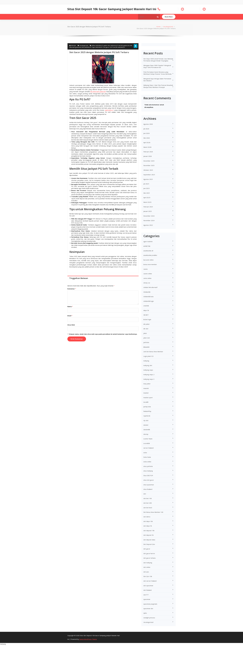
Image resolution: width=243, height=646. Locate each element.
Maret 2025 (147, 202)
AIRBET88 (146, 246)
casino (145, 269)
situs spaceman (148, 485)
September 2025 (149, 175)
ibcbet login (147, 319)
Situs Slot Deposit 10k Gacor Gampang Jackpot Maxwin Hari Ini (111, 9)
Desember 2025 (149, 161)
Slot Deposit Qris (149, 544)
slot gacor (106, 47)
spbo (145, 613)
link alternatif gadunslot (98, 91)
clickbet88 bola (148, 296)
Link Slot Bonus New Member (153, 352)
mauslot (146, 388)
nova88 (145, 402)
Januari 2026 (147, 156)
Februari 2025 (148, 207)
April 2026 (146, 142)
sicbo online (147, 462)
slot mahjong (147, 563)
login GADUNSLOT (97, 47)
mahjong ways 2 (148, 374)
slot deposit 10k (148, 530)
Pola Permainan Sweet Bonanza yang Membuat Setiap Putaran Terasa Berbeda (157, 73)
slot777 (146, 595)
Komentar (71, 289)
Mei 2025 (146, 193)
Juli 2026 (146, 129)
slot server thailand (149, 581)
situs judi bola (148, 466)
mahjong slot (147, 365)
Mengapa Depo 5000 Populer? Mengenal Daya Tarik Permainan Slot (157, 66)
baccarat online (148, 260)
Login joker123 (148, 356)
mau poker (147, 384)
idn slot (145, 329)
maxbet (146, 393)
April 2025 (146, 197)
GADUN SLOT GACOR (116, 45)
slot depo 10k (148, 521)
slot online (146, 567)
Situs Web (71, 325)
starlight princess (149, 618)
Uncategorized (168, 26)
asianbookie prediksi (150, 255)
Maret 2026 (147, 147)
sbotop (145, 434)
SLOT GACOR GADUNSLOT (117, 47)
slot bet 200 (147, 503)
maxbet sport (148, 397)
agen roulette (148, 241)
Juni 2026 (146, 133)
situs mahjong (148, 471)
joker (145, 333)
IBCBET (146, 315)
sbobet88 (146, 429)
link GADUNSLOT (87, 47)
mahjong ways (148, 370)
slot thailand (147, 590)
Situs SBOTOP (148, 475)
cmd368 (146, 306)
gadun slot (106, 45)
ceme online (147, 278)
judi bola (146, 342)
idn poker (146, 324)
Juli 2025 (146, 184)
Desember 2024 (149, 216)
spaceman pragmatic (150, 604)
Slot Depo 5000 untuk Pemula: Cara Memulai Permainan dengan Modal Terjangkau (158, 60)
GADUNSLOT (109, 110)
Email (69, 316)
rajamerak (146, 416)
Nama (70, 306)
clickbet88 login (148, 301)
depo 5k (146, 310)
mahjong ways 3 (148, 379)
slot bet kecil (147, 508)
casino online (147, 274)
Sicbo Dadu (147, 457)
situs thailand (147, 489)
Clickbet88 (146, 292)
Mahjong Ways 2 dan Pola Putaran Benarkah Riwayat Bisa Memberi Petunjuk (158, 86)
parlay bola (147, 407)
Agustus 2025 (148, 179)
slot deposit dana (149, 540)
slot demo (146, 517)
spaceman (146, 599)
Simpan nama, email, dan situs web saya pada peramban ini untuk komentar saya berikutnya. (103, 334)
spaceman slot (148, 608)
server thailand (148, 448)
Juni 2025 (146, 188)
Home (158, 26)
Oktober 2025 (148, 170)
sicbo (145, 452)
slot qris (146, 572)
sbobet (145, 425)
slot (144, 494)
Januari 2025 (147, 211)
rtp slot (145, 420)
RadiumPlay (147, 411)
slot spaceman (148, 586)
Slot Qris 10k (147, 576)
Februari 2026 (148, 152)
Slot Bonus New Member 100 (153, 512)
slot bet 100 (147, 498)
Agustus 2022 (148, 225)
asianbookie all (148, 251)
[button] (157, 16)
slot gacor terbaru (149, 558)
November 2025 (149, 165)
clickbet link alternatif (150, 287)
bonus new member (150, 264)
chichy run (146, 283)
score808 (146, 443)
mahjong (146, 361)
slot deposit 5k (148, 535)
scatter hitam (147, 439)
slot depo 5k (147, 526)
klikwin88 (146, 347)
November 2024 (149, 220)
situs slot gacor (148, 480)
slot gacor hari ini (149, 553)
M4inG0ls (73, 45)
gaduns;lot (126, 45)
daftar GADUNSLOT (97, 45)
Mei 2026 (146, 138)
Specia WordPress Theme (88, 639)
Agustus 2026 (148, 124)
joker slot (146, 338)
